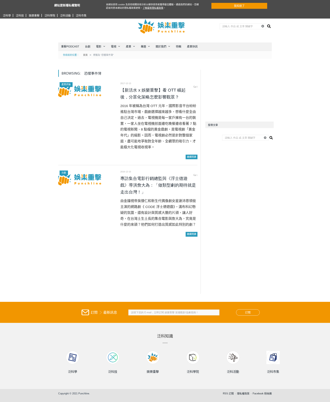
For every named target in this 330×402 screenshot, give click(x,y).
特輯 (178, 46)
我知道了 (239, 5)
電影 (98, 46)
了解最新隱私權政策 (153, 8)
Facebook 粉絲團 (262, 393)
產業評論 (66, 84)
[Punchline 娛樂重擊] (161, 26)
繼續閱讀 (191, 157)
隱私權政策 (243, 393)
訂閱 (248, 312)
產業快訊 (192, 46)
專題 (143, 46)
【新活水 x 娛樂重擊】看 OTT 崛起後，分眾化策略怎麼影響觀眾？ (153, 93)
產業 (128, 46)
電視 (113, 46)
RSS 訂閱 (228, 393)
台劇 (87, 46)
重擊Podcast (70, 46)
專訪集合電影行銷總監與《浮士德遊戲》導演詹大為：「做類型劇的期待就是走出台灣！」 (158, 185)
